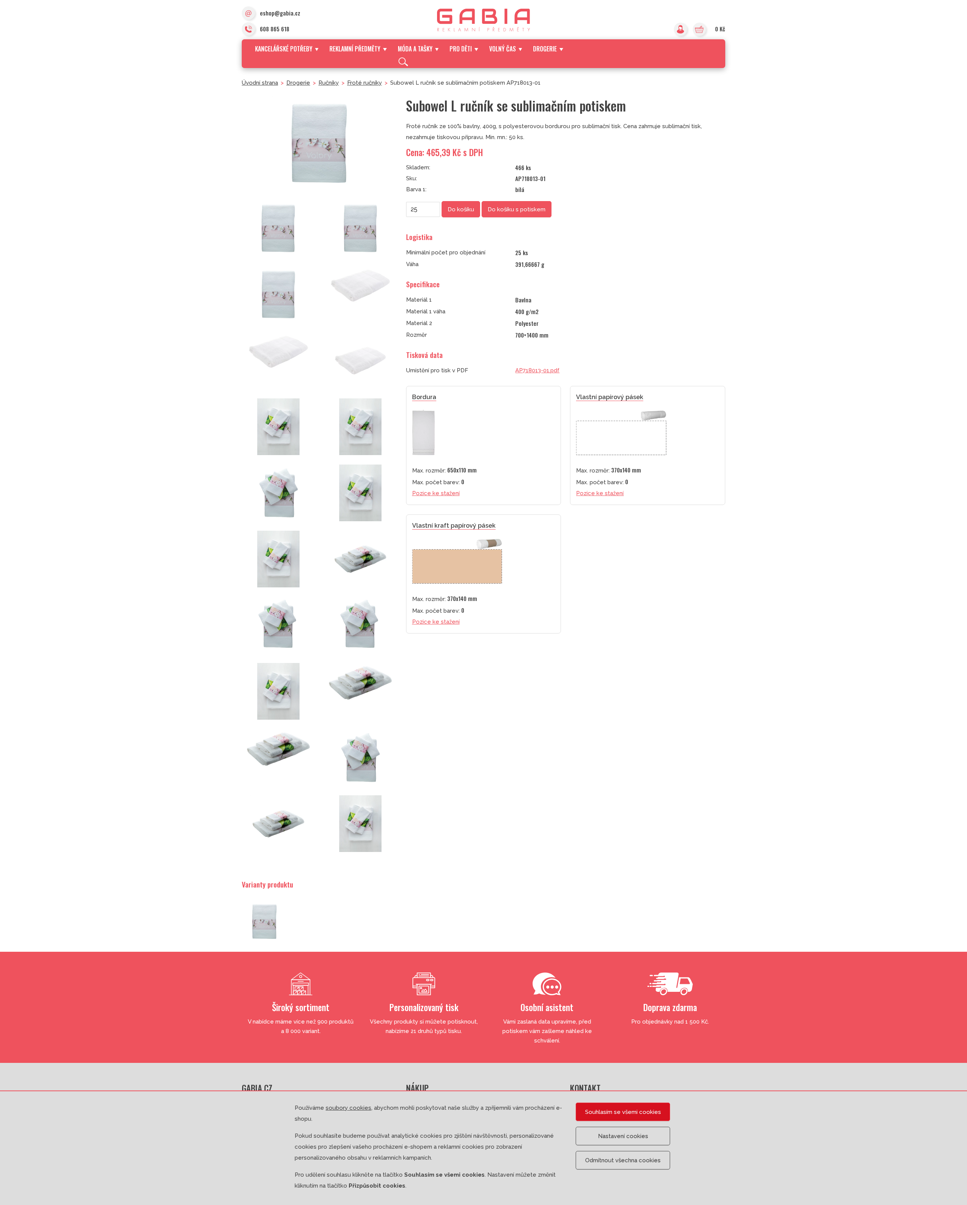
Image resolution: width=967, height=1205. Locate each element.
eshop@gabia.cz (280, 13)
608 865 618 (274, 29)
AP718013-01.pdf (537, 370)
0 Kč (720, 29)
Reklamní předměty (354, 48)
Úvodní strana (260, 82)
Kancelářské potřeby (283, 48)
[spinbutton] (423, 209)
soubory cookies (348, 1107)
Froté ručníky (364, 82)
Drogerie (545, 48)
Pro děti (461, 48)
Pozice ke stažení (436, 493)
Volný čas (502, 48)
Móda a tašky (415, 48)
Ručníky (328, 82)
